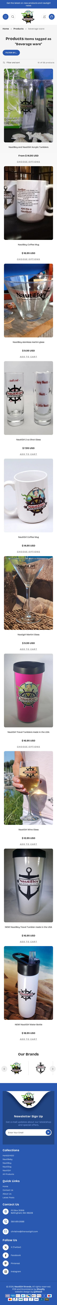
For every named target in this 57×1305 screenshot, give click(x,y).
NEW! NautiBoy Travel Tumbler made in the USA (28, 927)
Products (19, 28)
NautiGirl (7, 1170)
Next (53, 1069)
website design (22, 1291)
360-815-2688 (17, 1221)
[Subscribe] (48, 1132)
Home (6, 28)
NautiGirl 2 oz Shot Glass (28, 439)
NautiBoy (7, 1163)
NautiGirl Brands (22, 1286)
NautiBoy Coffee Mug (28, 244)
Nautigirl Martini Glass (28, 634)
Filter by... (11, 53)
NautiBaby (7, 1159)
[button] (5, 17)
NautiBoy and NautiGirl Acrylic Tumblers (28, 147)
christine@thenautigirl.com (24, 1231)
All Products (8, 1174)
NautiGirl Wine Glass (29, 829)
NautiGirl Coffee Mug (28, 537)
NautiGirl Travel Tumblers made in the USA (28, 732)
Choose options (28, 161)
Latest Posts (8, 1197)
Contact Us (8, 1190)
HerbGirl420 (8, 1155)
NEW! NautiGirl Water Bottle (28, 1024)
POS (14, 1289)
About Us (7, 1194)
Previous (4, 1069)
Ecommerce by (33, 1289)
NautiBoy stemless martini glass (28, 342)
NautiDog (7, 1167)
